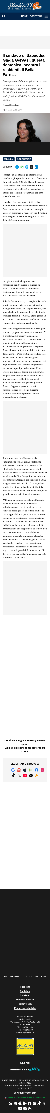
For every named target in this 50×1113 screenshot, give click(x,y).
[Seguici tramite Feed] (37, 775)
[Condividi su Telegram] (27, 167)
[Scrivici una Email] (31, 775)
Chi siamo (25, 995)
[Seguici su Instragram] (42, 770)
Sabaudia (8, 159)
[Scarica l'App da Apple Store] (25, 770)
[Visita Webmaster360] (25, 1069)
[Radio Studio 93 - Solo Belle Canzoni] (25, 6)
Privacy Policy (25, 1004)
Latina (29, 976)
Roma (43, 976)
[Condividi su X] (31, 167)
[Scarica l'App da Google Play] (31, 770)
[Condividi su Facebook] (17, 167)
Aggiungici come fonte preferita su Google (25, 750)
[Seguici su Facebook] (36, 770)
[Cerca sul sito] (4, 16)
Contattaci (25, 991)
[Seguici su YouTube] (25, 775)
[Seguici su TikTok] (13, 775)
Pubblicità (25, 987)
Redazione (14, 105)
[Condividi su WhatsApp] (22, 167)
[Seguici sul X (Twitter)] (19, 775)
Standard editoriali (25, 1000)
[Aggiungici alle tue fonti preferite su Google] (13, 770)
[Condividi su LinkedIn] (36, 167)
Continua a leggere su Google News (25, 740)
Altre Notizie (24, 159)
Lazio (36, 976)
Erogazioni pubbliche (25, 1008)
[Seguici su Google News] (19, 770)
